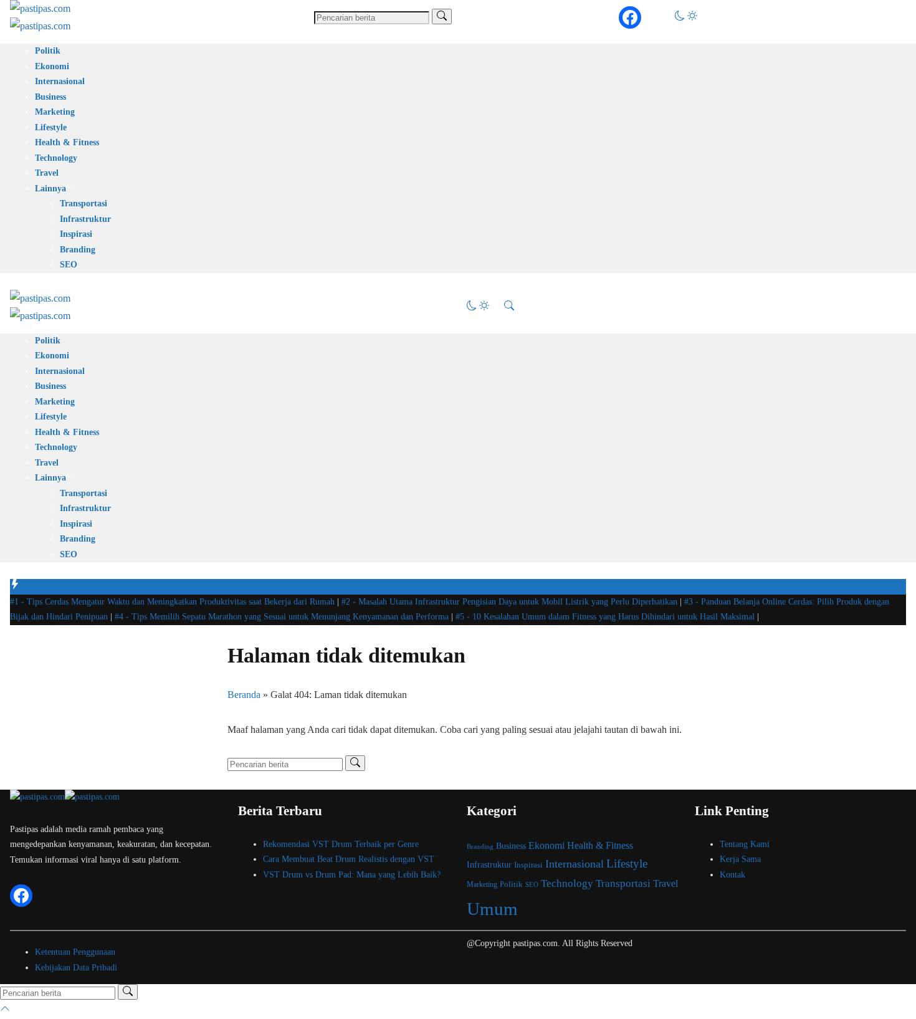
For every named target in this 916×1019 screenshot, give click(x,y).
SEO (68, 264)
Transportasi (83, 203)
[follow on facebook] (630, 17)
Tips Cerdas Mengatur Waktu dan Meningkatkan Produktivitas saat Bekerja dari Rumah (173, 601)
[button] (686, 17)
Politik (47, 50)
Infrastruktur (85, 219)
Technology (56, 158)
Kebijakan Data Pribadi (76, 967)
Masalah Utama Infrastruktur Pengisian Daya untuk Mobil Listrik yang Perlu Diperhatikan (510, 601)
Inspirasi (76, 234)
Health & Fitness (67, 142)
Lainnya (50, 188)
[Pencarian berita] (442, 16)
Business (50, 97)
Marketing (55, 112)
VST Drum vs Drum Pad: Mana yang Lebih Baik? (352, 874)
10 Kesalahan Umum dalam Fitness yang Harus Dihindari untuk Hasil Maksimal (606, 616)
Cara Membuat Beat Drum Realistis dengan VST (348, 859)
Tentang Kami (745, 844)
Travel (47, 173)
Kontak (732, 874)
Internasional (60, 81)
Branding (77, 249)
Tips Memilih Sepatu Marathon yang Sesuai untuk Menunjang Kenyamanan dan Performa (283, 616)
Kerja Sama (740, 859)
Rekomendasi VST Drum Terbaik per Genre (341, 844)
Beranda (243, 694)
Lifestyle (51, 127)
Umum (492, 909)
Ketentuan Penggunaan (75, 952)
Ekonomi (52, 66)
